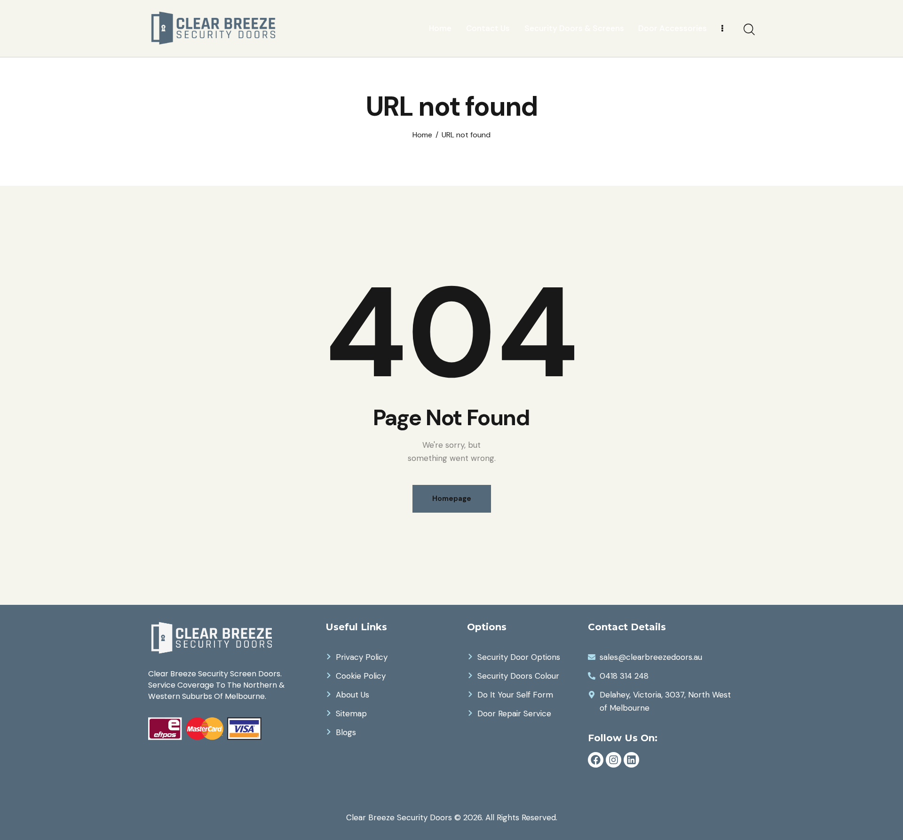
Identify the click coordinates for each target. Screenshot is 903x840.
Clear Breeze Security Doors (399, 817)
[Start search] (749, 29)
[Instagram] (613, 760)
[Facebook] (595, 760)
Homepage (451, 498)
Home (422, 135)
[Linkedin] (631, 760)
